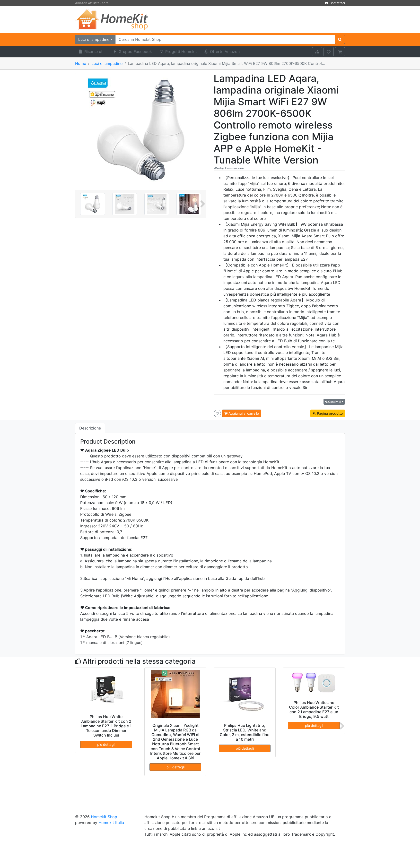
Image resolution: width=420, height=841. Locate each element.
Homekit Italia (111, 822)
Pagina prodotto (329, 413)
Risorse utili (94, 51)
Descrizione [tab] (90, 428)
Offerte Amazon (224, 51)
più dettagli (106, 744)
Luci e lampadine (106, 63)
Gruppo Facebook (134, 51)
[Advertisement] (256, 19)
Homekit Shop (104, 816)
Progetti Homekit (180, 51)
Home (80, 63)
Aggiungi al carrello (243, 413)
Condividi (334, 401)
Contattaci (337, 3)
